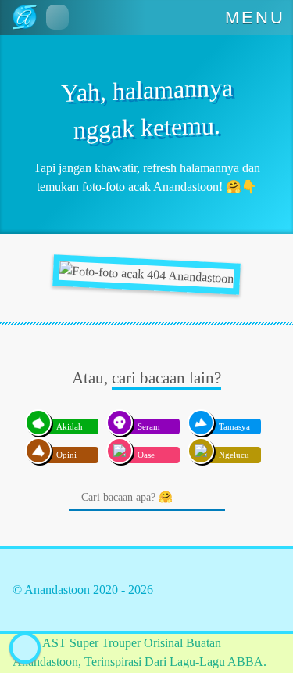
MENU (255, 17)
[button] (57, 17)
